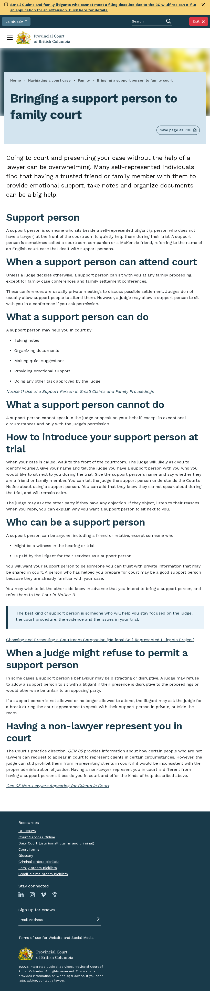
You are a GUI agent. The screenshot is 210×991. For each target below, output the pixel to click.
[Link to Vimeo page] (43, 894)
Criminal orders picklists (38, 862)
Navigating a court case (49, 80)
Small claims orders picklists (43, 874)
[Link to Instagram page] (32, 894)
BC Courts (27, 831)
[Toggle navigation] (9, 37)
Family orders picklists (37, 868)
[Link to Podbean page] (54, 894)
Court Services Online (36, 837)
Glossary (25, 855)
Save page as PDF (175, 130)
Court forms (28, 849)
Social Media (82, 938)
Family (84, 80)
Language (14, 21)
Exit (197, 21)
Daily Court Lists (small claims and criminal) (56, 843)
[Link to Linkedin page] (21, 894)
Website (55, 938)
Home (15, 80)
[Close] (203, 4)
